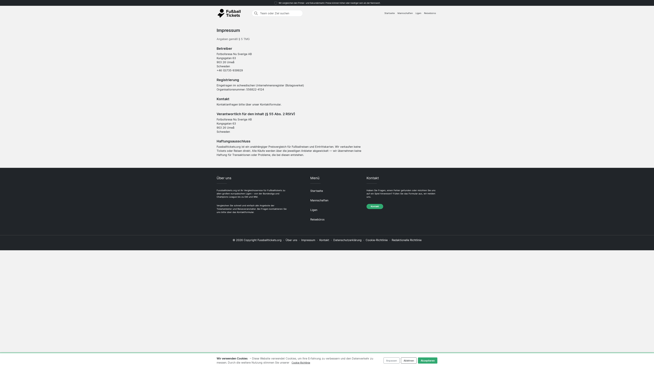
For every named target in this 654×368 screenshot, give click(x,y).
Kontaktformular (270, 104)
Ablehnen (409, 360)
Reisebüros (430, 13)
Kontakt (375, 206)
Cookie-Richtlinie (377, 240)
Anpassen (391, 360)
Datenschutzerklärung (347, 240)
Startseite (389, 13)
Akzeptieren (428, 360)
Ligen (418, 13)
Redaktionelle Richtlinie (407, 240)
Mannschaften (405, 13)
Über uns (291, 240)
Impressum (308, 240)
